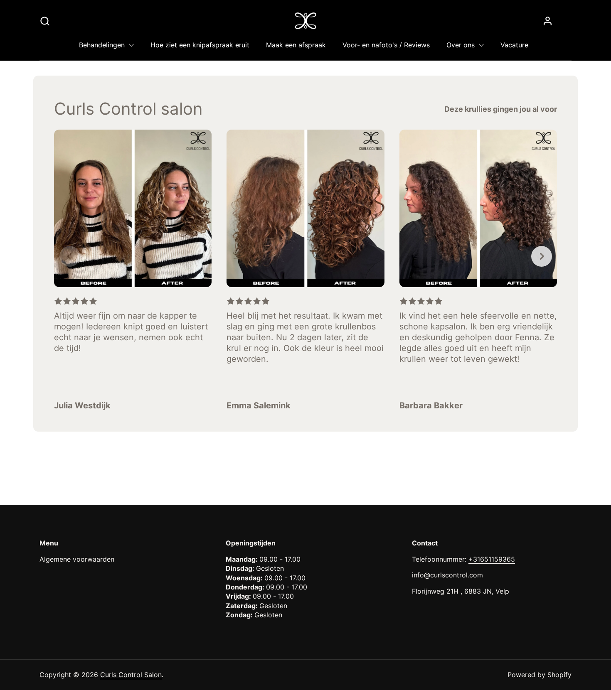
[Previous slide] (69, 256)
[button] (44, 21)
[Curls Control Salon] (305, 20)
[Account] (547, 21)
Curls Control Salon (131, 674)
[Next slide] (541, 256)
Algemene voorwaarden (76, 559)
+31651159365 (491, 559)
